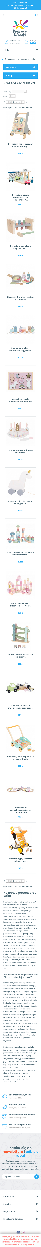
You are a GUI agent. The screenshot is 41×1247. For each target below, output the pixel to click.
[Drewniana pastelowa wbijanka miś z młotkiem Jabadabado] (20, 227)
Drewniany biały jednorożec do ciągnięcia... (21, 502)
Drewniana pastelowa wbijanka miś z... (20, 247)
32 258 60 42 (20, 2)
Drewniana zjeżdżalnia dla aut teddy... (20, 655)
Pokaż (5, 96)
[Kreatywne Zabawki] (20, 28)
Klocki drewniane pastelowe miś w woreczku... (20, 553)
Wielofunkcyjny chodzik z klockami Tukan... (20, 860)
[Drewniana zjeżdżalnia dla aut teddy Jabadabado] (20, 636)
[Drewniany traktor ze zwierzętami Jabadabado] (20, 687)
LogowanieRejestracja (15, 41)
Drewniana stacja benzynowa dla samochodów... (20, 197)
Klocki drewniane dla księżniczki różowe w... (20, 604)
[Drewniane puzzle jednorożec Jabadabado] (20, 381)
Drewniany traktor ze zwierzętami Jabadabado (20, 706)
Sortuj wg (7, 91)
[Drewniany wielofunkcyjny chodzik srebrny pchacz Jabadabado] (20, 125)
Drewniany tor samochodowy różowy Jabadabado (20, 810)
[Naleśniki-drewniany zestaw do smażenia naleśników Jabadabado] (20, 278)
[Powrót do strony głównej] (3, 59)
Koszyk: (33, 41)
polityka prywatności (29, 1169)
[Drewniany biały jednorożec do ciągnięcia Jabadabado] (20, 483)
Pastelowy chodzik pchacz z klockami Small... (20, 757)
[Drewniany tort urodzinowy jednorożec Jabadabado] (20, 432)
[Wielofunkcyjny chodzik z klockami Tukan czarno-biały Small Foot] (20, 840)
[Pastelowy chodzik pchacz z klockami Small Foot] (20, 738)
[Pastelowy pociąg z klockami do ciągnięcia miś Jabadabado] (20, 329)
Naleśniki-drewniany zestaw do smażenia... (20, 298)
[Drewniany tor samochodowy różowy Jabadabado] (20, 789)
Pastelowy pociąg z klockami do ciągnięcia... (20, 349)
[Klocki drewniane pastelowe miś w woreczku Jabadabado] (20, 534)
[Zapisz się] (36, 1176)
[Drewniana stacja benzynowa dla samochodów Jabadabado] (20, 176)
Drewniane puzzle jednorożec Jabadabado (20, 400)
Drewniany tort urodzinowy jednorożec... (20, 451)
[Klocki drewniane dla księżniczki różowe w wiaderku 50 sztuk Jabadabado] (20, 585)
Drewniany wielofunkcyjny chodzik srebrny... (20, 145)
